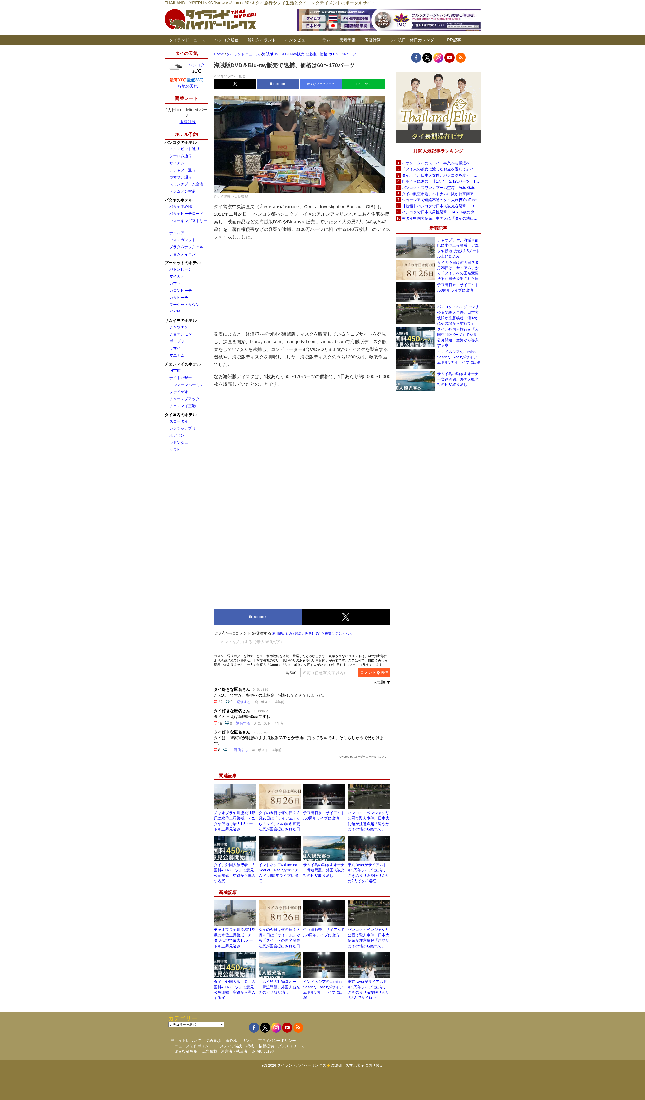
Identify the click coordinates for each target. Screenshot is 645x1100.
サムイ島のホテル (181, 320)
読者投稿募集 (186, 1051)
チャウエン (178, 327)
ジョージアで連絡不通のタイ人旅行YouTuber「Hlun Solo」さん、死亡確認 (441, 200)
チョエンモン (180, 334)
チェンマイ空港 (182, 406)
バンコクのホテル (181, 142)
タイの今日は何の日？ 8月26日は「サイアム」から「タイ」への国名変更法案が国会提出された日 (458, 270)
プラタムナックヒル (186, 247)
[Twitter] (427, 58)
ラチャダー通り (182, 170)
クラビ (175, 449)
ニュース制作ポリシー (193, 1046)
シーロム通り (180, 156)
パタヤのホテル (179, 200)
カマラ (175, 283)
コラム (324, 40)
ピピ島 (175, 311)
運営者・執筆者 (234, 1051)
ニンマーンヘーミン (186, 385)
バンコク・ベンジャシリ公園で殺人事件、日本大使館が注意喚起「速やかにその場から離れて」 (458, 315)
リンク (247, 1040)
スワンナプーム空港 (186, 184)
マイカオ (176, 276)
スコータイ (178, 421)
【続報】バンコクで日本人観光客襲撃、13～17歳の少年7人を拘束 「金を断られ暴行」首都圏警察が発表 (441, 206)
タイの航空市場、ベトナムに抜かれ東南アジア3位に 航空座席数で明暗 (441, 194)
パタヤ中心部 (180, 206)
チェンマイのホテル (183, 364)
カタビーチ (178, 297)
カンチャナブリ (182, 428)
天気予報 (347, 40)
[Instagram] (438, 58)
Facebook (279, 84)
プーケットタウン (184, 304)
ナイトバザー (180, 377)
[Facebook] (416, 58)
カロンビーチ (180, 290)
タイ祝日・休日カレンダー (414, 40)
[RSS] (461, 58)
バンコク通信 (226, 40)
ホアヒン (176, 435)
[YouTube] (449, 58)
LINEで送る (364, 84)
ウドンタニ (178, 442)
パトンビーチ (180, 269)
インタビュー (297, 40)
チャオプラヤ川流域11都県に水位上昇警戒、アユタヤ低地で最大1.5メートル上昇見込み (458, 248)
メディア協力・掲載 (237, 1046)
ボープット (178, 341)
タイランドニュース (187, 40)
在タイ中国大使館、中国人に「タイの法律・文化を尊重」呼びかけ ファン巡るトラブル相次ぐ (441, 218)
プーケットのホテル (183, 263)
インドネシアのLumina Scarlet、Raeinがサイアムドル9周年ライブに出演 (459, 357)
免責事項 (213, 1040)
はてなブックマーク (320, 84)
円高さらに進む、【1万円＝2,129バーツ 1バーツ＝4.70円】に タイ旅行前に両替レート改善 (441, 181)
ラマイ (175, 348)
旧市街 (175, 370)
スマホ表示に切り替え (364, 1065)
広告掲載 (209, 1051)
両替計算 (373, 40)
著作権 (231, 1040)
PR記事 (454, 40)
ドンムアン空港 (182, 191)
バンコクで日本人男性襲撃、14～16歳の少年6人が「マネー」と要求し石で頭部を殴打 (441, 212)
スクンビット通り (184, 149)
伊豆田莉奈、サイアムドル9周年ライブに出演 (458, 287)
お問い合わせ (263, 1051)
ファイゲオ (178, 392)
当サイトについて (186, 1040)
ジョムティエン (182, 254)
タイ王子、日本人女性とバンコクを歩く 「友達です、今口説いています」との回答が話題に (441, 175)
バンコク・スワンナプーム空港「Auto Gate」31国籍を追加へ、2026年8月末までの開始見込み (441, 187)
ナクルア (176, 233)
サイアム (176, 163)
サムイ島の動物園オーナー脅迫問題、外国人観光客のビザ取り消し (324, 870)
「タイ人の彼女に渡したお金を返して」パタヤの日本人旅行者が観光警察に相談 (441, 169)
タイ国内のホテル (181, 415)
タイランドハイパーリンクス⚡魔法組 (309, 1065)
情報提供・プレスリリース (281, 1046)
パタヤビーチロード (186, 213)
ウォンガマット (182, 240)
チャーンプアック (184, 399)
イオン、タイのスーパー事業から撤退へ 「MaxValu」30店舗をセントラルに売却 (441, 163)
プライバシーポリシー (277, 1040)
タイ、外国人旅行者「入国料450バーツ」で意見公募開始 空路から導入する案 (458, 337)
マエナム (176, 355)
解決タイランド (262, 40)
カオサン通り (180, 177)
